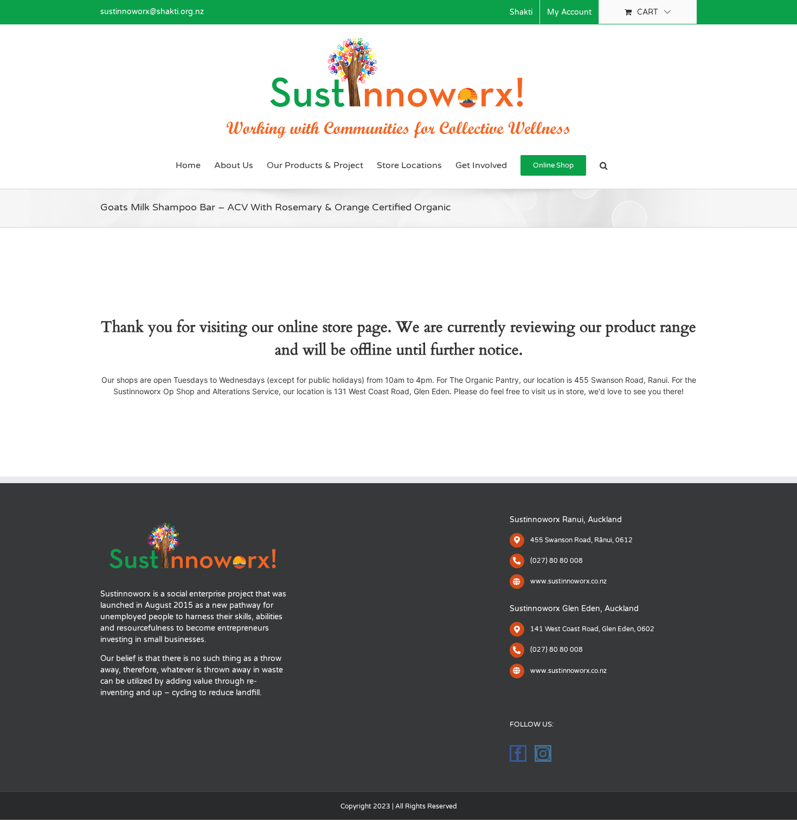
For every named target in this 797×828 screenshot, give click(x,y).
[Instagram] (543, 753)
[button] (604, 165)
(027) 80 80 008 (556, 560)
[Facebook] (518, 753)
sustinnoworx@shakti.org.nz (152, 11)
